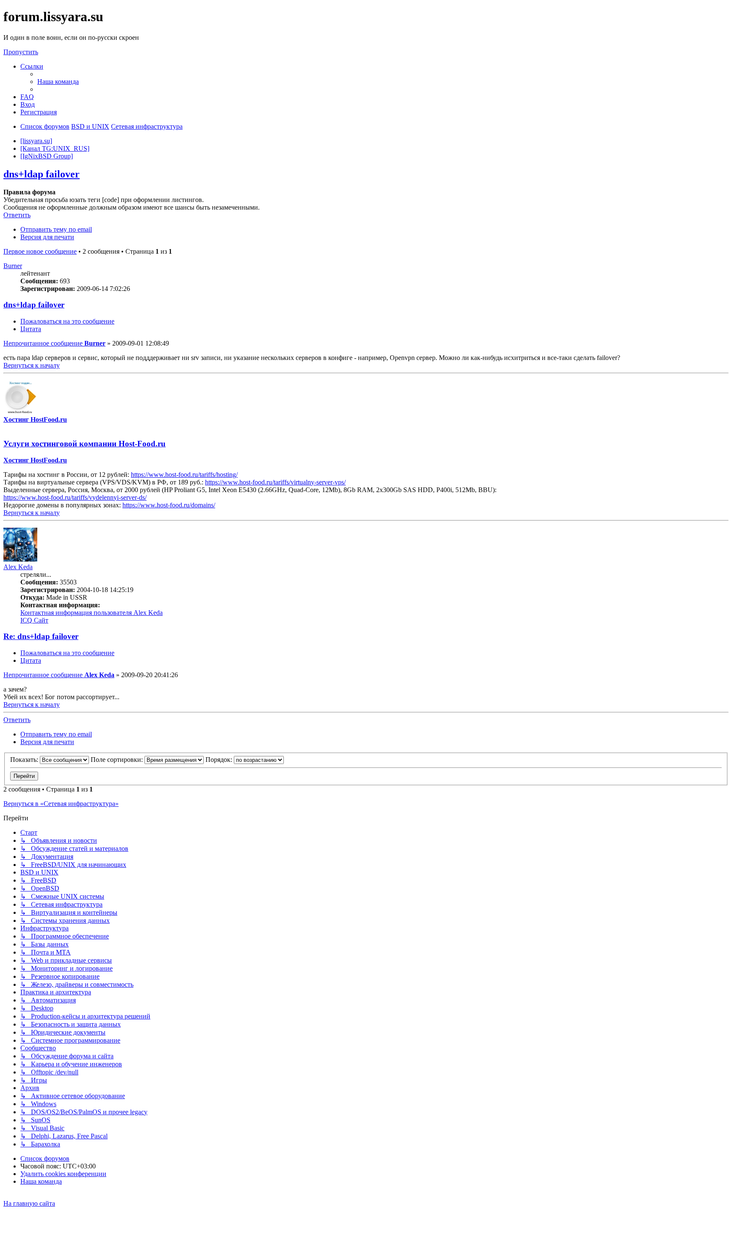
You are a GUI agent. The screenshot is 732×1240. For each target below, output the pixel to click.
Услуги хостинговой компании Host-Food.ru (84, 443)
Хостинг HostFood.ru (35, 419)
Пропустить (20, 51)
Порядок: (219, 759)
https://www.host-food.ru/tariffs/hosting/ (184, 474)
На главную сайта (29, 1203)
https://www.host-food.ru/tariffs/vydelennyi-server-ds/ (75, 497)
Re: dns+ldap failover (40, 636)
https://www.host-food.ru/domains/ (168, 505)
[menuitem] (58, 81)
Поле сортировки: (117, 759)
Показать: (25, 759)
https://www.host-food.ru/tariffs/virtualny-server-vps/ (275, 482)
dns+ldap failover (41, 174)
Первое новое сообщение (40, 251)
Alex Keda (18, 566)
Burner (12, 265)
